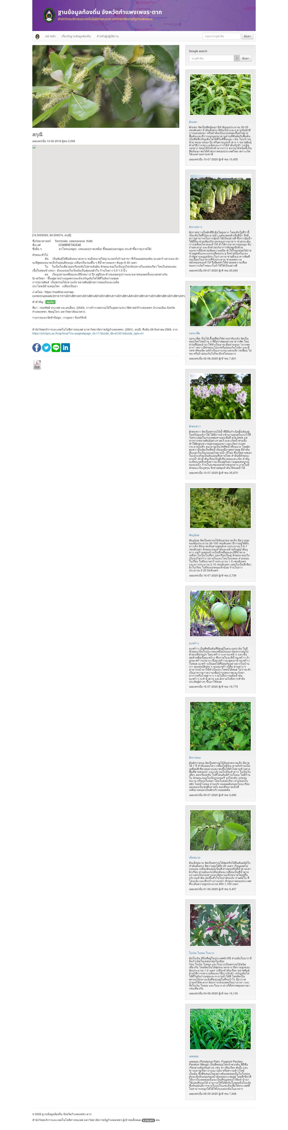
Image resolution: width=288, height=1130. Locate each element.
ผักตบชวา (195, 426)
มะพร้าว (194, 643)
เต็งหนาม (194, 857)
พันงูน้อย (194, 535)
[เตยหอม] (220, 1029)
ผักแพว (193, 122)
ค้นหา (247, 36)
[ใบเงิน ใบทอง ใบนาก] (220, 925)
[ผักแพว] (220, 94)
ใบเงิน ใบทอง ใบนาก (201, 953)
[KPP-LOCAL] (37, 36)
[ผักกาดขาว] (220, 197)
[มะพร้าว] (220, 613)
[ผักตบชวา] (220, 396)
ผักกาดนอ (195, 757)
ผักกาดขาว (195, 227)
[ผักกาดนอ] (220, 726)
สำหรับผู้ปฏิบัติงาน (108, 36)
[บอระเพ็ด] (220, 306)
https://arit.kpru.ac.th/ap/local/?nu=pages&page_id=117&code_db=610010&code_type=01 (88, 333)
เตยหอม (193, 1056)
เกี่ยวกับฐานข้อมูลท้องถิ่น (76, 36)
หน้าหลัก (50, 36)
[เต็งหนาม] (220, 830)
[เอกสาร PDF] (37, 364)
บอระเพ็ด (194, 333)
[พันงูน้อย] (220, 508)
